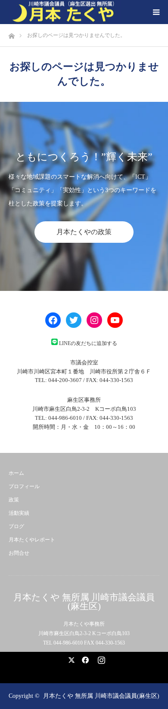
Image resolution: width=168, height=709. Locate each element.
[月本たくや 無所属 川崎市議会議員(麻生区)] (65, 12)
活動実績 (19, 513)
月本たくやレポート (32, 540)
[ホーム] (11, 34)
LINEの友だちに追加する (88, 343)
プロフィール (24, 486)
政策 (14, 500)
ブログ (16, 526)
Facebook (84, 658)
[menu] (156, 12)
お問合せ (19, 553)
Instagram (100, 658)
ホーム (16, 473)
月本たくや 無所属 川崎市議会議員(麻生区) (84, 602)
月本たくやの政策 (84, 231)
